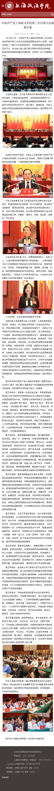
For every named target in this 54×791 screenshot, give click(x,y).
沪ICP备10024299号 (33, 764)
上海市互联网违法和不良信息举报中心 (28, 752)
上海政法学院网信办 (21, 760)
